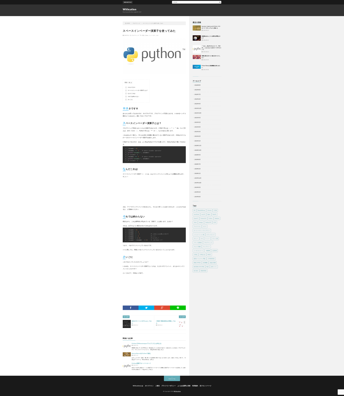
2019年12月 (197, 178)
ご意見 (157, 386)
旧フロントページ (205, 386)
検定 (207, 266)
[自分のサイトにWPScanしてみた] (127, 324)
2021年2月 (197, 136)
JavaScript (196, 214)
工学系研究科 (211, 258)
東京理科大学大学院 (199, 266)
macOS (203, 214)
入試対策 (214, 250)
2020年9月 (197, 155)
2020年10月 (197, 150)
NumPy (214, 214)
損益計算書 (213, 262)
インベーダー (152, 35)
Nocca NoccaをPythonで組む (141, 353)
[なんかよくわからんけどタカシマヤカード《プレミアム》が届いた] (197, 29)
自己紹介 (196, 270)
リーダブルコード (198, 250)
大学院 (195, 254)
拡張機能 (205, 262)
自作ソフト (214, 266)
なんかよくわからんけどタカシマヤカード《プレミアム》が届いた (176, 2)
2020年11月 (197, 145)
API (195, 210)
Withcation (129, 9)
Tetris (195, 222)
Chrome (209, 210)
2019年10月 (197, 182)
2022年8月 (197, 89)
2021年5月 (197, 122)
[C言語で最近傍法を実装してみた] (182, 324)
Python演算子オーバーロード (141, 363)
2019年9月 (197, 187)
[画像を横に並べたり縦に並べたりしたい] (197, 59)
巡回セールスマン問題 (199, 258)
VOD (214, 222)
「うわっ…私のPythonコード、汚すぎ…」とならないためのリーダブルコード (211, 47)
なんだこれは (130, 93)
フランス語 (215, 238)
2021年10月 (197, 113)
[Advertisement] (154, 191)
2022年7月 (197, 94)
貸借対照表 (203, 270)
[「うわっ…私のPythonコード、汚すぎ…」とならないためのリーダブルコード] (197, 49)
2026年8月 (197, 85)
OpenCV (196, 218)
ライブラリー (206, 246)
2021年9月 (197, 117)
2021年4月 (197, 127)
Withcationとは (138, 386)
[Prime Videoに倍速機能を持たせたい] (197, 69)
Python (146, 35)
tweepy (201, 222)
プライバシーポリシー (168, 386)
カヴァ (204, 226)
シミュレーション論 (199, 234)
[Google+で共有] (162, 308)
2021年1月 (197, 141)
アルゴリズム (197, 226)
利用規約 (195, 386)
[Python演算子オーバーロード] (127, 366)
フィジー (207, 238)
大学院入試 (202, 254)
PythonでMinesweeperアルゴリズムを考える (146, 343)
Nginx (208, 214)
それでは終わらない (132, 96)
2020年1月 (197, 173)
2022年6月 (197, 99)
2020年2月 (197, 168)
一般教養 (207, 250)
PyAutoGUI (203, 218)
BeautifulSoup (201, 210)
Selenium (217, 218)
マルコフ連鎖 (197, 246)
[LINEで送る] (178, 308)
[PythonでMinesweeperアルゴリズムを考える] (127, 346)
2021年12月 (197, 108)
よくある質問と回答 (184, 386)
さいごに (129, 99)
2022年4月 (197, 103)
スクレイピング (210, 234)
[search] (220, 2)
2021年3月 (197, 131)
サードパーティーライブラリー (202, 230)
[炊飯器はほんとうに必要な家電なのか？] (197, 39)
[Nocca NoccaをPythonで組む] (127, 356)
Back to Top (172, 379)
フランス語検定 (198, 242)
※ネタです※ (130, 87)
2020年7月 (197, 164)
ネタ (157, 35)
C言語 (142, 35)
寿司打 (209, 254)
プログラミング (135, 35)
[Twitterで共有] (146, 308)
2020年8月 (197, 159)
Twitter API (208, 222)
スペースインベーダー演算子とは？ (137, 90)
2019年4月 (197, 196)
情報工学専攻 (197, 262)
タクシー (196, 238)
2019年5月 (197, 192)
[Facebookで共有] (130, 308)
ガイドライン (149, 386)
